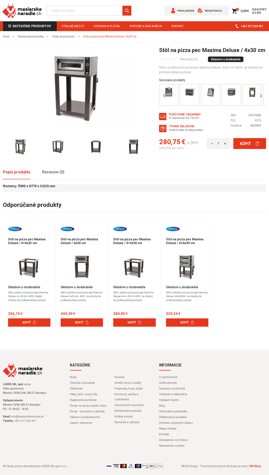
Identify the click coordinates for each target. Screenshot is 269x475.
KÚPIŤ (26, 322)
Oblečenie (76, 388)
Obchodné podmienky (173, 411)
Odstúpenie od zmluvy (173, 440)
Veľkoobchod (168, 383)
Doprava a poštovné (172, 388)
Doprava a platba (107, 26)
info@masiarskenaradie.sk (27, 416)
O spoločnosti (168, 377)
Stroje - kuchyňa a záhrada (87, 411)
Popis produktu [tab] (16, 172)
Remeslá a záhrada (127, 422)
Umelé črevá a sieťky (128, 383)
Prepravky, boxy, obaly (129, 388)
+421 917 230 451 (252, 26)
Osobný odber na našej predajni (186, 129)
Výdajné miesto (72, 26)
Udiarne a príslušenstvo (85, 417)
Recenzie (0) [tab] (53, 172)
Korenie (119, 377)
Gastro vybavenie (81, 423)
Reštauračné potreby (128, 411)
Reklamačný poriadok (173, 417)
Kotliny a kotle (124, 416)
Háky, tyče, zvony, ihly (83, 394)
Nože (73, 377)
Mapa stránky (167, 428)
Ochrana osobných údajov (176, 423)
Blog (162, 405)
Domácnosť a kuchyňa (129, 405)
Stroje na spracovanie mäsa (88, 405)
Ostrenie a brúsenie (82, 383)
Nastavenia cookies (172, 445)
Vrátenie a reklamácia (145, 26)
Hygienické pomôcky (83, 400)
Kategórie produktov (31, 26)
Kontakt (178, 26)
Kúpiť (246, 143)
